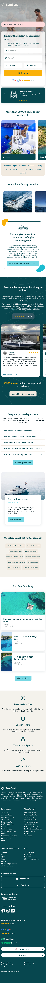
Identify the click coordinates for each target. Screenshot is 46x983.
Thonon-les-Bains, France (10, 374)
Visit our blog (23, 678)
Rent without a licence (33, 829)
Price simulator (7, 822)
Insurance (5, 820)
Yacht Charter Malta (30, 551)
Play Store (24, 885)
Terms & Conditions (8, 965)
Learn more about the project (23, 263)
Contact (27, 856)
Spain (3, 856)
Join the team (6, 815)
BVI (6, 169)
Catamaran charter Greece (14, 557)
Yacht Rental (29, 817)
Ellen (7, 624)
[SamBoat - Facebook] (3, 911)
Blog (3, 840)
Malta (3, 861)
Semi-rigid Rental (30, 815)
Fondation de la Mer (9, 836)
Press (3, 834)
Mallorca (7, 165)
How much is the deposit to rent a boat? (22, 448)
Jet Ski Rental (29, 824)
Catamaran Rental (31, 822)
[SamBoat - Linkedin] (13, 911)
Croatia (4, 852)
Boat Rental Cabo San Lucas (16, 562)
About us (4, 812)
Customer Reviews (8, 831)
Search (24, 73)
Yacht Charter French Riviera (15, 546)
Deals (26, 834)
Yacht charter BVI (32, 562)
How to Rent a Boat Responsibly (23, 658)
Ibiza (3, 859)
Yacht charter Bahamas (32, 557)
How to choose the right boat (26, 637)
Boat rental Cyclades (15, 551)
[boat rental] (9, 4)
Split (15, 165)
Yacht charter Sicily (14, 567)
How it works (29, 854)
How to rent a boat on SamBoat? (18, 430)
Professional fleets (8, 824)
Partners (27, 965)
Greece (4, 854)
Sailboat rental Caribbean (30, 567)
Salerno (38, 169)
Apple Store (25, 878)
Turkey (39, 165)
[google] (6, 929)
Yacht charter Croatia (33, 546)
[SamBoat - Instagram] (8, 911)
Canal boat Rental (31, 826)
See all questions (23, 462)
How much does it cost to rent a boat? (21, 436)
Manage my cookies (31, 859)
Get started (15, 519)
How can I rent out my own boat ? (19, 454)
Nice (31, 169)
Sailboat (33, 65)
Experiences (6, 838)
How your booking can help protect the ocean (22, 620)
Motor (12, 65)
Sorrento (13, 169)
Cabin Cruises (29, 831)
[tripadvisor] (7, 939)
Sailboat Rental (30, 820)
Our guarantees (7, 817)
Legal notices (6, 963)
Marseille (23, 169)
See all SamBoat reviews (23, 393)
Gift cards (5, 826)
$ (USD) (22, 955)
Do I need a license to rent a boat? (19, 442)
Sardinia (22, 165)
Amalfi (23, 173)
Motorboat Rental (31, 812)
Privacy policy (29, 963)
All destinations (7, 866)
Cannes (31, 165)
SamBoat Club (6, 829)
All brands (28, 836)
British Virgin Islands (9, 864)
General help (29, 852)
